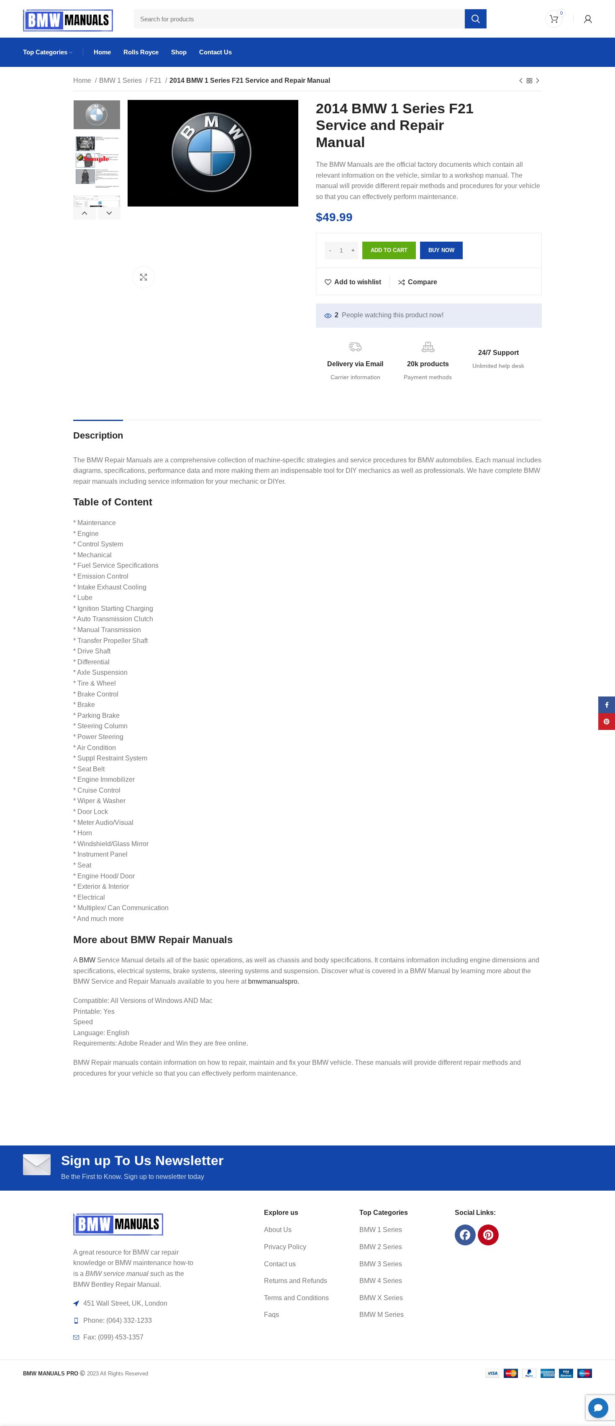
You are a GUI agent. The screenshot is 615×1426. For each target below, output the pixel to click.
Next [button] (109, 213)
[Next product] (537, 81)
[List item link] (301, 1229)
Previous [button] (84, 213)
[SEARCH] (476, 18)
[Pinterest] (488, 1234)
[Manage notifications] (18, 1407)
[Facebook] (465, 1234)
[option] (96, 115)
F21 (156, 80)
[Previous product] (521, 81)
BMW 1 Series (121, 80)
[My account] (588, 18)
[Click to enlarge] (143, 277)
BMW (87, 960)
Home (83, 80)
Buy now (441, 250)
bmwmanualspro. (273, 981)
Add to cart (389, 250)
